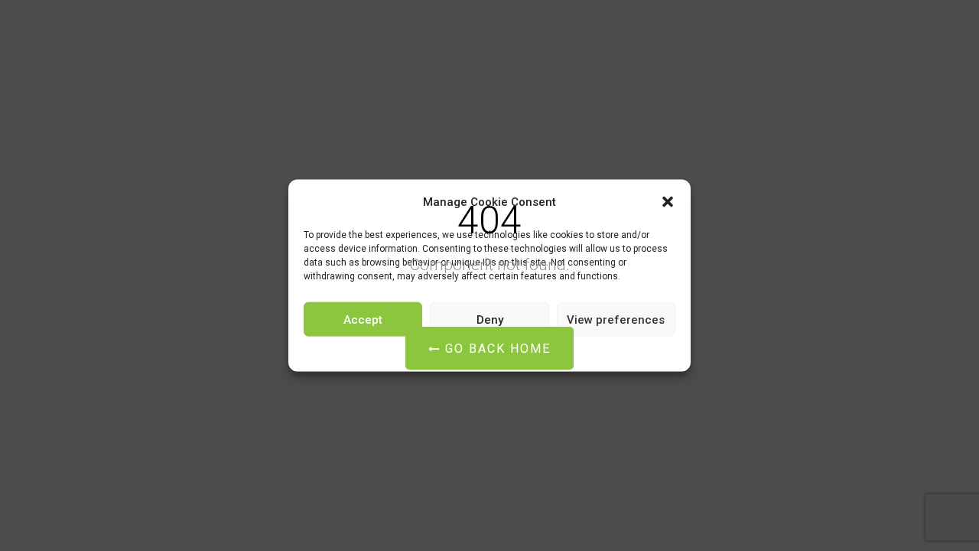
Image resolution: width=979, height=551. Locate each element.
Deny (489, 319)
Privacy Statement (518, 352)
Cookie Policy (443, 352)
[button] (667, 202)
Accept (362, 319)
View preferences (616, 319)
